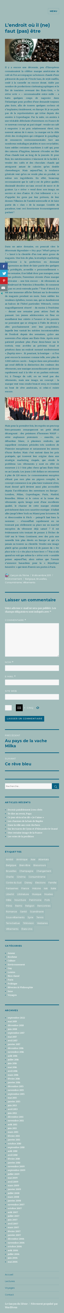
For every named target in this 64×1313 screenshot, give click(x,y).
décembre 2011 (15, 1116)
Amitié (9, 859)
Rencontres (43, 906)
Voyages (12, 995)
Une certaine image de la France (25, 832)
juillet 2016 (13, 1059)
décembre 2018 (16, 1025)
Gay (10, 968)
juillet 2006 (13, 1254)
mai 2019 (12, 1021)
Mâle (8, 900)
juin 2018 (12, 1029)
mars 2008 (13, 1196)
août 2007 (13, 1212)
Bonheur (12, 956)
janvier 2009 (14, 1189)
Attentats (43, 859)
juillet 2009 (13, 1174)
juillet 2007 (13, 1216)
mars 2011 (13, 1132)
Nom (9, 662)
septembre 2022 (16, 1017)
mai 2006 (13, 1261)
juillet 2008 (13, 1193)
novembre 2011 (16, 1120)
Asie (33, 859)
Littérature (23, 894)
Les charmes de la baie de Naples (25, 821)
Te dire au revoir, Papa (19, 813)
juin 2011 (12, 1128)
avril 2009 (13, 1181)
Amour (11, 953)
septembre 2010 (16, 1147)
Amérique (21, 859)
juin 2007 (12, 1219)
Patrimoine (35, 900)
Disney (28, 882)
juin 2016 (12, 1063)
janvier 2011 (14, 1139)
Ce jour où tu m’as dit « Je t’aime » (26, 817)
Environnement (13, 578)
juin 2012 (12, 1113)
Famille (52, 882)
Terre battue (13, 923)
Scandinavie (37, 911)
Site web (11, 691)
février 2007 (14, 1231)
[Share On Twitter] (4, 273)
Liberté (10, 894)
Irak (46, 888)
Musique (36, 894)
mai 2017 (12, 1036)
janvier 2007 (14, 1235)
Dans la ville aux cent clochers (24, 825)
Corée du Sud (13, 882)
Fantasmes (12, 888)
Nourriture (20, 900)
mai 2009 (13, 1177)
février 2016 (14, 1078)
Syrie (30, 917)
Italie (53, 888)
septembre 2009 (16, 1170)
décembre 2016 (16, 1048)
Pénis (9, 906)
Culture (11, 960)
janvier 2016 (14, 1082)
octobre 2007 (15, 1208)
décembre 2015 (16, 1086)
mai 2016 (12, 1067)
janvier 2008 (14, 1200)
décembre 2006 (16, 1238)
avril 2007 (13, 1223)
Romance (11, 911)
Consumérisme (13, 582)
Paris (10, 979)
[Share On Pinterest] (4, 280)
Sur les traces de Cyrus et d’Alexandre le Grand (33, 828)
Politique (12, 983)
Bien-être (24, 865)
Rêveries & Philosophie (20, 987)
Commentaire (15, 620)
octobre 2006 (15, 1246)
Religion (29, 906)
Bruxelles (41, 578)
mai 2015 (12, 1097)
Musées (48, 894)
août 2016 (12, 1055)
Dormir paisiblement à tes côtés (25, 809)
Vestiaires (42, 923)
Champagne (26, 871)
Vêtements (29, 582)
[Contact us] (4, 287)
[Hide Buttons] (1, 293)
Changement (44, 871)
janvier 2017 (14, 1044)
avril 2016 (13, 1071)
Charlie (10, 877)
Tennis (40, 917)
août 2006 (13, 1250)
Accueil (9, 1274)
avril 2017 (12, 1040)
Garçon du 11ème (19, 575)
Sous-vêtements (15, 917)
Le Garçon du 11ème (16, 1303)
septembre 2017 (16, 1032)
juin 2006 (13, 1257)
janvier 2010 (14, 1162)
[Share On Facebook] (4, 266)
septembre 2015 (16, 1094)
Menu (53, 11)
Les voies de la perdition (21, 836)
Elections (40, 882)
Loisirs (11, 972)
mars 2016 (13, 1074)
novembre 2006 (16, 1242)
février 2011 (14, 1135)
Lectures (10, 1281)
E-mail (10, 676)
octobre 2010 (14, 1143)
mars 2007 (13, 1227)
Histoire (36, 888)
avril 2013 (13, 1109)
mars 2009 (13, 1185)
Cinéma (21, 877)
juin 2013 (12, 1105)
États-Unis (27, 929)
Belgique (30, 578)
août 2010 (12, 1151)
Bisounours (39, 865)
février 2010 (14, 1158)
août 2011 (12, 1124)
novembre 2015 (16, 1090)
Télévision (28, 923)
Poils (47, 900)
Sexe (10, 991)
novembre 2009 (16, 1166)
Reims (18, 906)
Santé (23, 911)
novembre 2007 (16, 1204)
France (25, 888)
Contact (9, 1294)
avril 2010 (13, 1155)
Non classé (13, 976)
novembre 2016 (16, 1052)
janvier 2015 (14, 1101)
